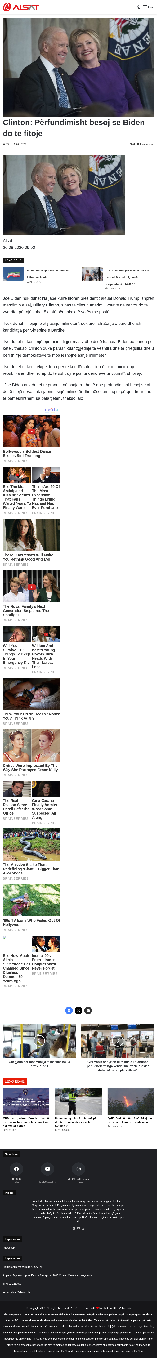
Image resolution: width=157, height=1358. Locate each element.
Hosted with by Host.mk (97, 1308)
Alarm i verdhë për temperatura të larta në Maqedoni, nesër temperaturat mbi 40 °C (127, 277)
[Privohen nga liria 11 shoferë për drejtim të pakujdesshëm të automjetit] (78, 1101)
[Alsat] (21, 7)
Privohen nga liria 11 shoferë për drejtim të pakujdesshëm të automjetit (76, 1122)
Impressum (9, 1247)
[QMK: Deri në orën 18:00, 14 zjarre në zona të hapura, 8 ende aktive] (131, 1101)
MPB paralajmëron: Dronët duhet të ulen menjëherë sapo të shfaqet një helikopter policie (26, 1122)
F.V (7, 144)
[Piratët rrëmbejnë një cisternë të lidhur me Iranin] (13, 274)
